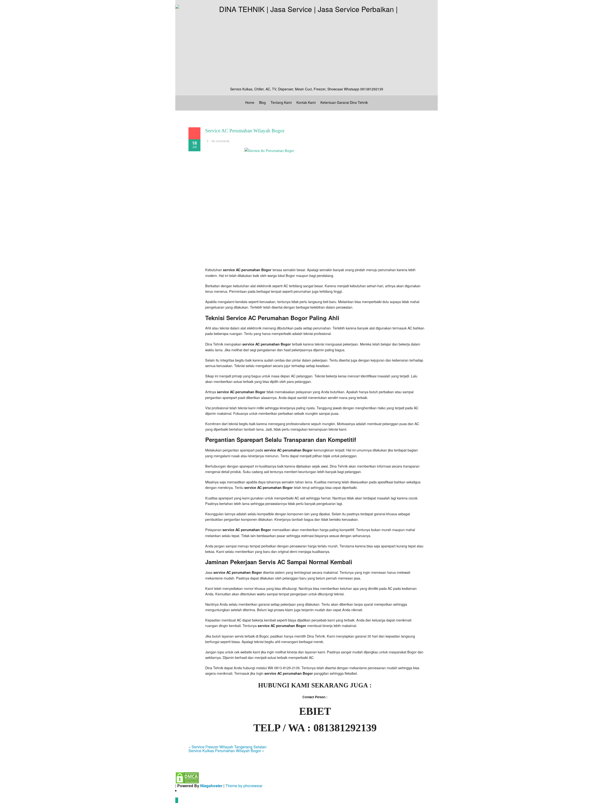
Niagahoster (211, 785)
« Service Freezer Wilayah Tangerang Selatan (227, 747)
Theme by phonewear (243, 785)
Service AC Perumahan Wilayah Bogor (244, 131)
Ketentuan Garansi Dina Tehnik (344, 102)
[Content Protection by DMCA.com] (187, 777)
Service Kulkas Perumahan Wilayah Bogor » (226, 750)
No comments (220, 141)
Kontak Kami (306, 102)
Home (249, 102)
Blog (262, 102)
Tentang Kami (281, 102)
